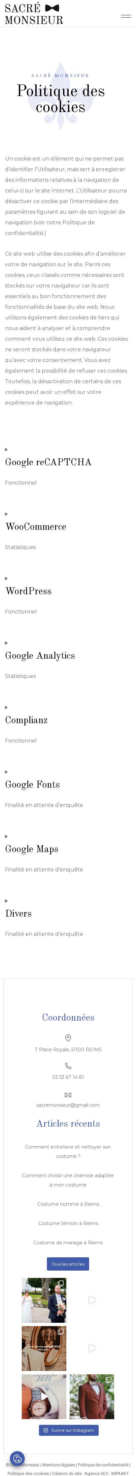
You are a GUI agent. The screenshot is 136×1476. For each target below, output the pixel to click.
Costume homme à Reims (68, 1204)
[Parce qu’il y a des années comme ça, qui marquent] (44, 1348)
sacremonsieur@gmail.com (68, 1105)
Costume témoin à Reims (68, 1223)
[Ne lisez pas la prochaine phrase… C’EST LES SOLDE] (92, 1300)
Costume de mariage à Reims (68, 1243)
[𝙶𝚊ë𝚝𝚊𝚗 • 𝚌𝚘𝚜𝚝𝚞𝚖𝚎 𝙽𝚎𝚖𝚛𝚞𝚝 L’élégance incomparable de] (92, 1396)
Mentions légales (58, 1464)
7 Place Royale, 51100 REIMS (68, 1050)
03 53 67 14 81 (68, 1077)
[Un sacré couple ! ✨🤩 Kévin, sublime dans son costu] (44, 1300)
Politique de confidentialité (103, 1464)
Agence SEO (96, 1473)
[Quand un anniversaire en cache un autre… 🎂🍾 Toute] (92, 1348)
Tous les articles (68, 1264)
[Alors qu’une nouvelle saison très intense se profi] (44, 1396)
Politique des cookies (28, 1473)
